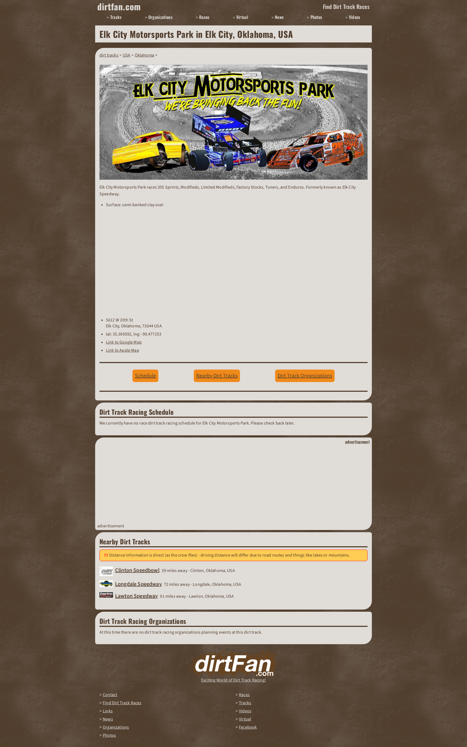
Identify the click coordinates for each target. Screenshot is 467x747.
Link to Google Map (124, 342)
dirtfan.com (119, 6)
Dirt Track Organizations (305, 376)
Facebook (248, 727)
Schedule (145, 376)
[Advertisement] (233, 484)
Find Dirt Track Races (346, 6)
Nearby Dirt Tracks (217, 376)
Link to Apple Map (122, 350)
